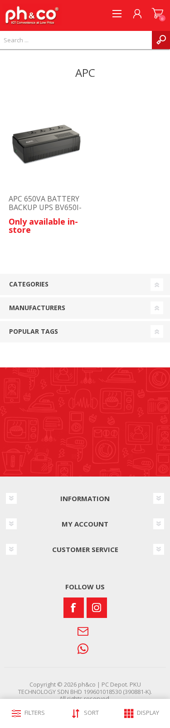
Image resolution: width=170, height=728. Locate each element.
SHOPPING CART (157, 14)
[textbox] (76, 40)
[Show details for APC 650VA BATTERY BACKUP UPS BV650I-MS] (46, 143)
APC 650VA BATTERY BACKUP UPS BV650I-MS (45, 208)
